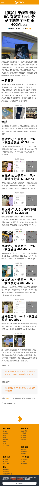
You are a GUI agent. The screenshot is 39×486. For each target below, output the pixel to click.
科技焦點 (6, 428)
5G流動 (5, 433)
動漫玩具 (24, 453)
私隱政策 (6, 469)
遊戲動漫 (24, 447)
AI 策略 (23, 461)
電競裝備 (24, 451)
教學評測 (6, 457)
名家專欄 (24, 464)
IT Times (25, 457)
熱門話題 (24, 439)
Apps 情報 (6, 464)
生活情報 (24, 433)
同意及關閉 (19, 483)
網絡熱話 (24, 431)
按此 (8, 398)
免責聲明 (6, 472)
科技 (4, 441)
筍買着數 (24, 435)
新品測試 (6, 461)
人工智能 (6, 445)
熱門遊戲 (24, 449)
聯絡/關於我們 (7, 474)
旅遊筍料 (24, 437)
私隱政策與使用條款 (17, 479)
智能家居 (6, 439)
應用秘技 (6, 459)
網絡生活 (24, 428)
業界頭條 (24, 459)
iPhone (5, 431)
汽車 (4, 443)
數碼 (4, 437)
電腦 (4, 435)
